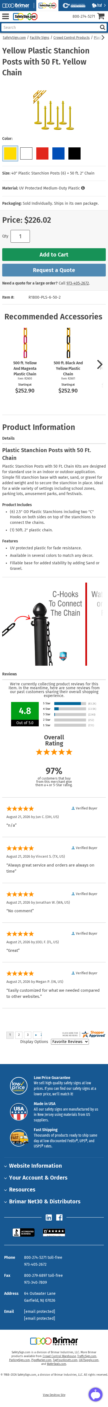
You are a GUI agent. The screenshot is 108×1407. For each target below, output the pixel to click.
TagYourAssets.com (65, 1360)
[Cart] (102, 16)
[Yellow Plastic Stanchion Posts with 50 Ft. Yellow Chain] (10, 153)
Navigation (5, 16)
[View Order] (43, 21)
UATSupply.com (89, 1360)
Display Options (34, 1041)
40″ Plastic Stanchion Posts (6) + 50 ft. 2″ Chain (52, 173)
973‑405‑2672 (77, 283)
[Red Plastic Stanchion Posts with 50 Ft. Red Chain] (42, 153)
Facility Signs (39, 38)
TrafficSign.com (86, 1356)
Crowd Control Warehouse (59, 1356)
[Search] (102, 27)
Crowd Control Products (71, 38)
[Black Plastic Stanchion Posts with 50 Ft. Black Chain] (74, 153)
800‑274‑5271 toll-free (43, 1257)
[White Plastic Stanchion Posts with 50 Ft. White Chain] (26, 153)
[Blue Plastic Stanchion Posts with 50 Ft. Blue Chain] (58, 153)
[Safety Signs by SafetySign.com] (24, 16)
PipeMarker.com (41, 1360)
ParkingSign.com (19, 1360)
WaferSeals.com (56, 1364)
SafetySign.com (14, 38)
